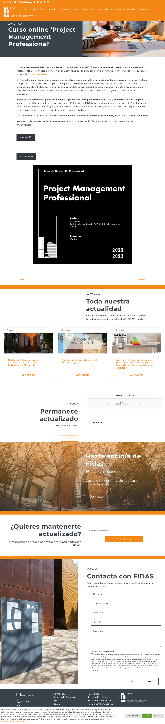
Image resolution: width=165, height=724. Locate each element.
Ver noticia (28, 374)
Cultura (118, 9)
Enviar (151, 681)
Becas (56, 704)
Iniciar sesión (31, 15)
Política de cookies (98, 697)
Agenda (52, 9)
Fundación (38, 9)
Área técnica (80, 9)
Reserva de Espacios (64, 697)
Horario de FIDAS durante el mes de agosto (82, 356)
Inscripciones (26, 156)
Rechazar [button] (158, 715)
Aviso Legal (94, 694)
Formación (64, 9)
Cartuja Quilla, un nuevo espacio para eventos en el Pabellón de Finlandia (28, 356)
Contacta (96, 496)
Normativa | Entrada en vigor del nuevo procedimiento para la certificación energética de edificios (136, 356)
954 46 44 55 (27, 702)
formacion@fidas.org (39, 74)
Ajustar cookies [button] (133, 715)
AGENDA (69, 438)
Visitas (56, 700)
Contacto (144, 9)
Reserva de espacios (100, 9)
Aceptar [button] (147, 715)
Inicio (27, 9)
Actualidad (132, 9)
